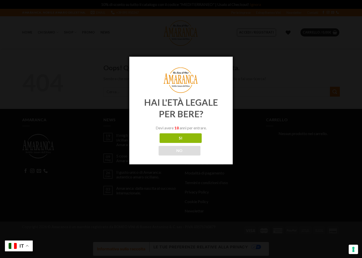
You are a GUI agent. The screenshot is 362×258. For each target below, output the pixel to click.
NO (179, 150)
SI (180, 138)
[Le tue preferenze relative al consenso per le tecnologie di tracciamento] (353, 249)
